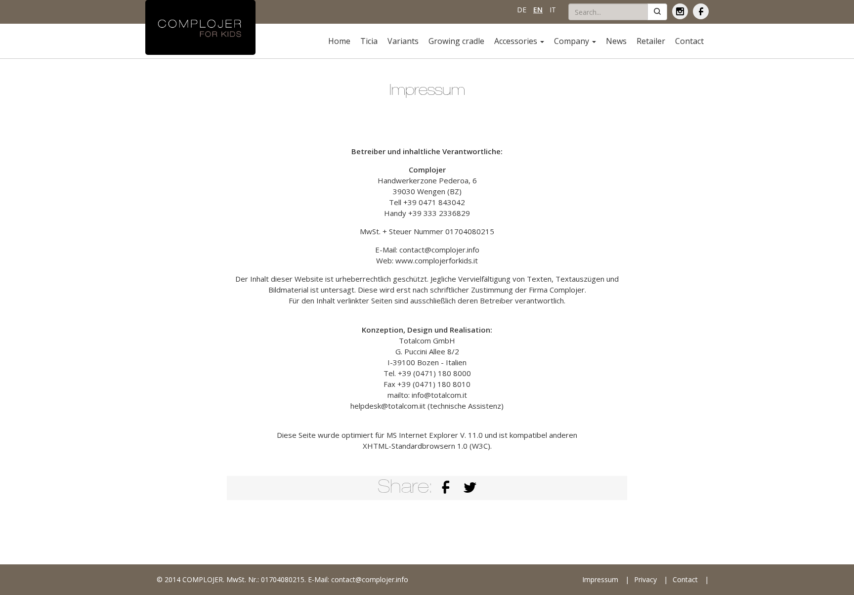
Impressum (600, 579)
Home (339, 41)
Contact (689, 41)
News (616, 41)
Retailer (651, 41)
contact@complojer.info (369, 579)
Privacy (645, 579)
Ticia (369, 41)
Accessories (516, 41)
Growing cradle (456, 41)
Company (572, 41)
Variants (403, 41)
